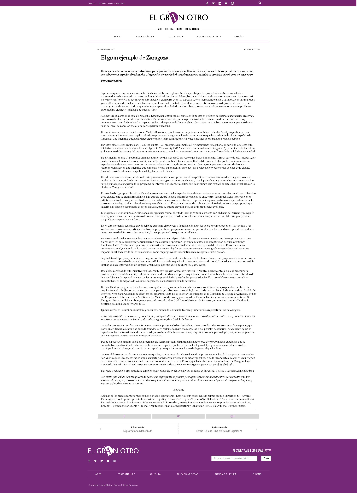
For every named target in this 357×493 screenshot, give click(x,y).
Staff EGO (92, 3)
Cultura (173, 37)
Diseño (238, 36)
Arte (115, 37)
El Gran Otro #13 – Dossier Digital (112, 3)
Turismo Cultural (226, 474)
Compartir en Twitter (178, 416)
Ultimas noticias (252, 50)
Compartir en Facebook (124, 416)
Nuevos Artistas (206, 37)
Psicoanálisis (145, 36)
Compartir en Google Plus (232, 416)
